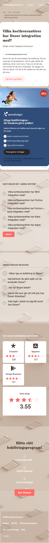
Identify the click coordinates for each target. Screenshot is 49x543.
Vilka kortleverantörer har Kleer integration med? (24, 218)
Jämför (41, 5)
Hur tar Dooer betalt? (20, 287)
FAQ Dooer (16, 12)
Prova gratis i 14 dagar (15, 152)
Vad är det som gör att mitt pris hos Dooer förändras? (26, 295)
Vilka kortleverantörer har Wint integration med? (24, 193)
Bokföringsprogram (28, 523)
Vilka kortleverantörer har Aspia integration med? (24, 226)
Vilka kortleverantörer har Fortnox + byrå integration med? (25, 210)
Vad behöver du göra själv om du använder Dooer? (25, 280)
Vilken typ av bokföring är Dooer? (26, 273)
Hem (4, 12)
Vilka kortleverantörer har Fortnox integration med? (25, 202)
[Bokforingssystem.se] (13, 5)
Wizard (31, 5)
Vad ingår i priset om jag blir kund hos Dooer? (25, 303)
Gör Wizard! (24, 492)
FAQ (9, 12)
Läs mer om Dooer (13, 79)
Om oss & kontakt (11, 529)
